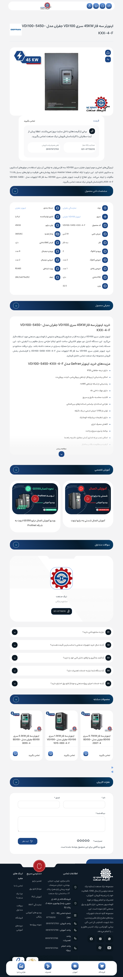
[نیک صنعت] (45, 6)
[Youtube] (109, 947)
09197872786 (52, 930)
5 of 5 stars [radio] (78, 840)
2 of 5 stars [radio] (86, 840)
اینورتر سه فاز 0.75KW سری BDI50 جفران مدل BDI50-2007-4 (96, 739)
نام (103, 797)
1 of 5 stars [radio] (88, 840)
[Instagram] (100, 938)
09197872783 (52, 149)
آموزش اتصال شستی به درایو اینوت (88, 520)
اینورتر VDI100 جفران (72, 217)
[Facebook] (91, 938)
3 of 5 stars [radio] (83, 840)
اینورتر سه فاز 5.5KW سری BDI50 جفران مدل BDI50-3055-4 (26, 739)
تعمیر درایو (37, 881)
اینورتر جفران (20, 208)
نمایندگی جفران (69, 208)
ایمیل (57, 797)
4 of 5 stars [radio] (81, 840)
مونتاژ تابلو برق (35, 889)
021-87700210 (88, 149)
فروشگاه (19, 918)
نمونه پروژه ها (36, 925)
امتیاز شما (97, 841)
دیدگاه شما (100, 813)
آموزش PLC (37, 897)
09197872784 (51, 948)
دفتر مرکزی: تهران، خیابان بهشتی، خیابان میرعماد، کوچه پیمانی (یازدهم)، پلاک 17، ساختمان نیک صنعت (58, 887)
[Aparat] (100, 947)
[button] (61, 768)
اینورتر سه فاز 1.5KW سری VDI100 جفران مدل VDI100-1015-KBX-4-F (61, 739)
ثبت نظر (25, 841)
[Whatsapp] (109, 938)
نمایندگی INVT (35, 904)
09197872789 (51, 938)
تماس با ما (18, 886)
